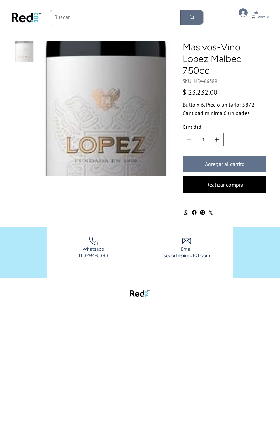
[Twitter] (210, 212)
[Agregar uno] (217, 139)
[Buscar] (191, 17)
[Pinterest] (202, 212)
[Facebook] (194, 212)
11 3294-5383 (93, 256)
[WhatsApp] (186, 212)
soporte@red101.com (187, 256)
